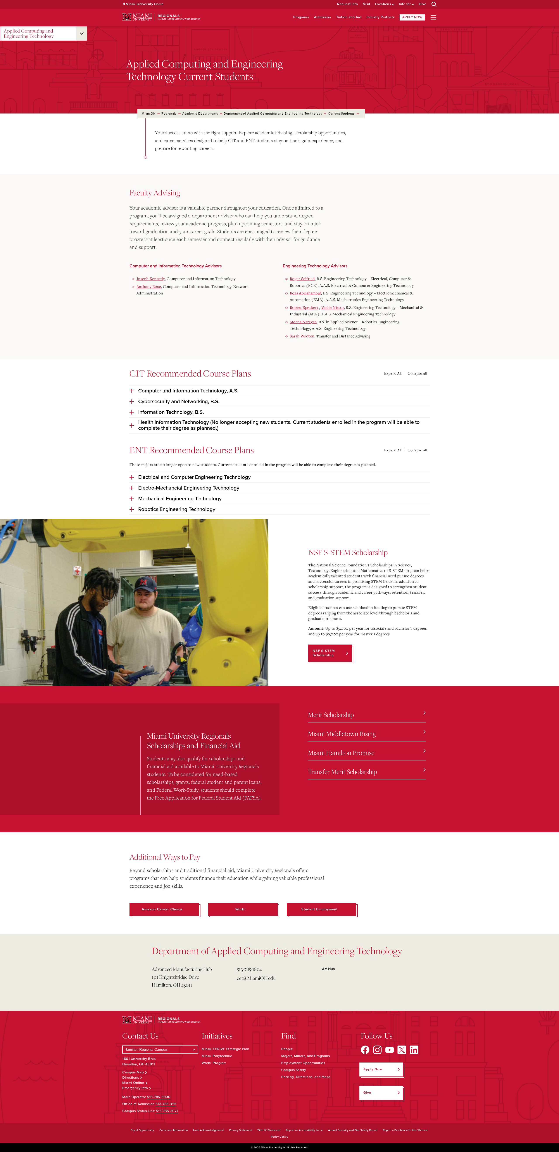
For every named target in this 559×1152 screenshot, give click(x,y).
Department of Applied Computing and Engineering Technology (273, 113)
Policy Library (279, 1136)
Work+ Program (214, 1063)
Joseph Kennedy (150, 278)
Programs (301, 17)
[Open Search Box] (434, 4)
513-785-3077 (167, 1111)
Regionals (169, 113)
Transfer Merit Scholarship (342, 771)
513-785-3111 (165, 1104)
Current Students (341, 113)
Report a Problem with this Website (405, 1130)
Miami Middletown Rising (342, 733)
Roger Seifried (302, 278)
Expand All (393, 373)
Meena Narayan (303, 321)
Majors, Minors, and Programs (305, 1056)
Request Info (347, 4)
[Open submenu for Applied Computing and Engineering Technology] (81, 33)
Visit (366, 4)
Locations (383, 4)
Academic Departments (200, 113)
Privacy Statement (240, 1130)
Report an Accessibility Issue (304, 1130)
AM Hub (328, 969)
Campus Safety (293, 1070)
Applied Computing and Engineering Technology (28, 33)
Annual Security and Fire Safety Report (353, 1130)
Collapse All (417, 373)
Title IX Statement (269, 1130)
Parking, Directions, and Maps (305, 1077)
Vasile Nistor (332, 307)
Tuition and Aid (348, 17)
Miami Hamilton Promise (341, 752)
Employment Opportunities (303, 1063)
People (287, 1049)
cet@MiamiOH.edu (256, 978)
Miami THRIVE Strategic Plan (225, 1049)
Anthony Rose (148, 286)
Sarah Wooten (302, 336)
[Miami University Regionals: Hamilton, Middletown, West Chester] (161, 17)
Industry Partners (380, 17)
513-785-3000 (158, 1097)
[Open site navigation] (433, 17)
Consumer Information (173, 1130)
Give (422, 4)
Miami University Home (145, 4)
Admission (322, 17)
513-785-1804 (249, 969)
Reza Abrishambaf (305, 293)
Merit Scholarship (331, 714)
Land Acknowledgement (208, 1130)
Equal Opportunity (142, 1130)
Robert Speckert (304, 307)
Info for (405, 4)
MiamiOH (149, 113)
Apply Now (412, 17)
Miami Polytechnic (217, 1056)
